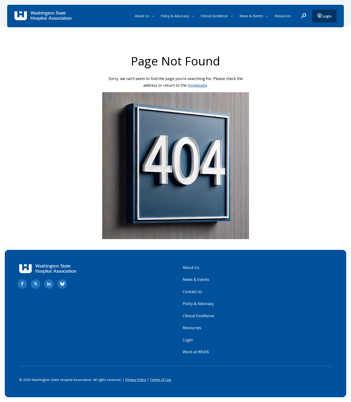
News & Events (251, 16)
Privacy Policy (135, 379)
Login (327, 16)
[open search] (304, 16)
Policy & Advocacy (175, 16)
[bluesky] (62, 284)
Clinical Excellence (214, 16)
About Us (142, 16)
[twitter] (35, 284)
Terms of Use (160, 379)
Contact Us (192, 291)
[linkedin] (49, 284)
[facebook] (22, 284)
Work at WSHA (196, 351)
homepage (197, 85)
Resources (283, 16)
